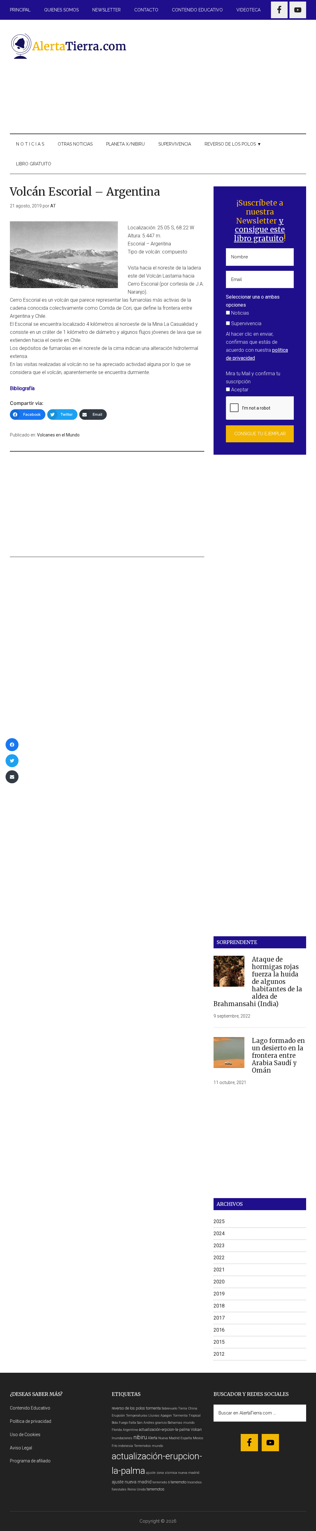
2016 (219, 1330)
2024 (219, 1233)
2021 (219, 1270)
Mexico (198, 1438)
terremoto (178, 1482)
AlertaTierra (68, 46)
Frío (114, 1446)
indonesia (125, 1446)
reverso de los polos (128, 1408)
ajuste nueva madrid (132, 1482)
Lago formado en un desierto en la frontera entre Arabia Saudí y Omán (278, 1055)
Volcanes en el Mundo (58, 434)
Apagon (166, 1416)
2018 (219, 1306)
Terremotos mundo (148, 1446)
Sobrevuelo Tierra (174, 1408)
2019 (219, 1294)
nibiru (140, 1437)
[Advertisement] (223, 75)
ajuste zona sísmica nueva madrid (172, 1473)
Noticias (239, 313)
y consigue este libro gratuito (259, 230)
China (192, 1408)
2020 (219, 1282)
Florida (117, 1430)
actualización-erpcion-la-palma (164, 1429)
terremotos (155, 1489)
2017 (219, 1318)
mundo (188, 1423)
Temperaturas (137, 1416)
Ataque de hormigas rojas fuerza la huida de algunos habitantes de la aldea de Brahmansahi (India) (258, 981)
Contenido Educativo (30, 1408)
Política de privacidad (30, 1421)
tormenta (153, 1408)
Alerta (152, 1437)
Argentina (130, 1430)
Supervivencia (245, 323)
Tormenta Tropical (187, 1416)
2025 (219, 1221)
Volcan (196, 1429)
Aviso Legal (21, 1447)
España (186, 1438)
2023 (219, 1245)
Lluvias (154, 1416)
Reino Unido (136, 1489)
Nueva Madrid (169, 1438)
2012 (219, 1354)
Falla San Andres (141, 1423)
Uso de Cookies (25, 1434)
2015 (219, 1342)
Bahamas (175, 1423)
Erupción (118, 1416)
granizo (161, 1423)
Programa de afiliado (30, 1460)
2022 (219, 1258)
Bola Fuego (120, 1423)
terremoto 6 (161, 1482)
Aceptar (239, 390)
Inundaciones (122, 1438)
